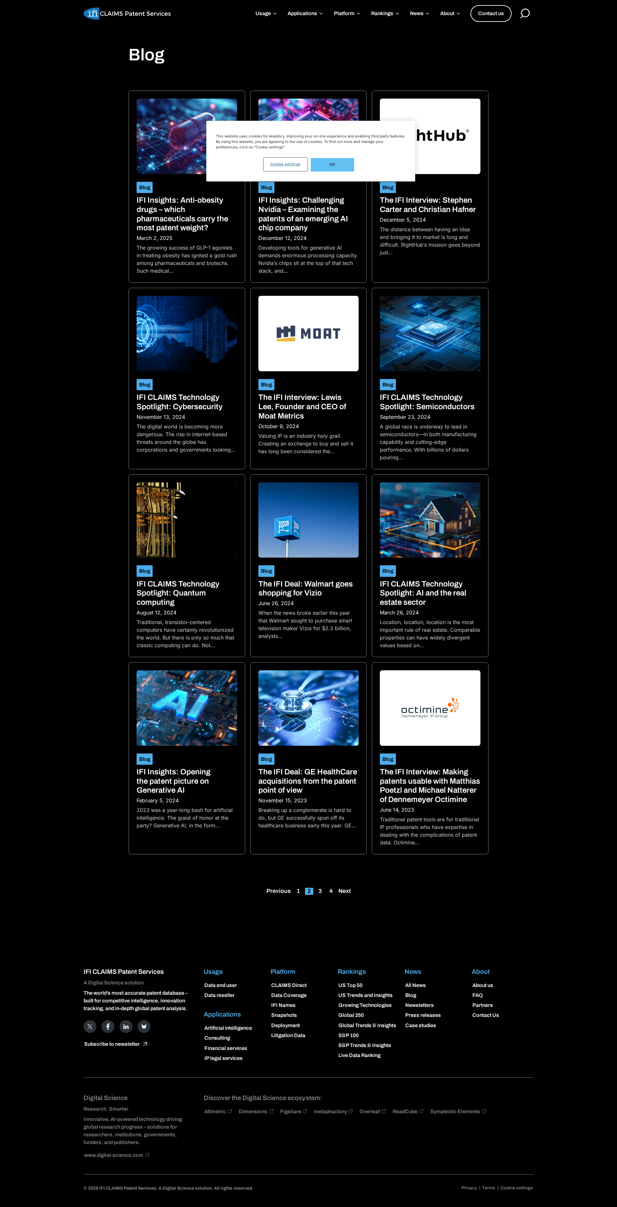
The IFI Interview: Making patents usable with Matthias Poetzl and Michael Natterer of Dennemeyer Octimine (430, 786)
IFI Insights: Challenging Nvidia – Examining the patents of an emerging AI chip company (303, 214)
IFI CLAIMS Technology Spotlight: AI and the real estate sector (423, 593)
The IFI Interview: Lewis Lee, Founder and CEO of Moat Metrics (302, 406)
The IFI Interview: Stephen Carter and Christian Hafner (428, 205)
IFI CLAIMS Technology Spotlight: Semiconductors (427, 402)
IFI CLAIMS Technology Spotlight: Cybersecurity (180, 402)
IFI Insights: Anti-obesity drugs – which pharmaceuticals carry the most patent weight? (182, 214)
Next (344, 891)
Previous (278, 891)
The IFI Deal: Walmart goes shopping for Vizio (305, 588)
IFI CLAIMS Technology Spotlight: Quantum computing (178, 593)
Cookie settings (285, 164)
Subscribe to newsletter (112, 1044)
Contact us (491, 13)
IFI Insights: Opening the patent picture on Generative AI (173, 781)
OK (332, 164)
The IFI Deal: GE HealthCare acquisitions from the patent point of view (307, 781)
